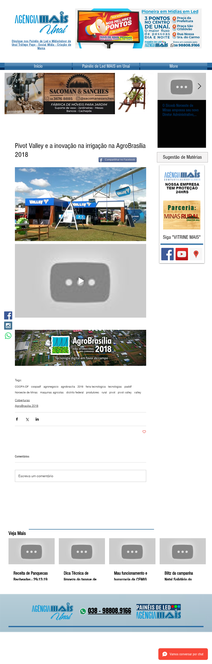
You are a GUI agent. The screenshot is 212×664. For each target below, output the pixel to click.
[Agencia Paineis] (138, 42)
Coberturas (22, 400)
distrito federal (75, 392)
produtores (92, 392)
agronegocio (50, 386)
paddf (128, 386)
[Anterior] (81, 28)
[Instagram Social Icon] (8, 326)
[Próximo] (196, 28)
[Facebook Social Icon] (8, 315)
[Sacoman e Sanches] (87, 108)
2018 (80, 386)
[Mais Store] (71, 108)
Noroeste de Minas (26, 392)
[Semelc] (81, 108)
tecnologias (115, 386)
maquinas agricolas (52, 392)
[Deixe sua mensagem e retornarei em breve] (8, 336)
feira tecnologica (96, 386)
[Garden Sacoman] (76, 108)
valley (137, 392)
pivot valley (125, 392)
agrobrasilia (68, 386)
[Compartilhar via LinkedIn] (37, 419)
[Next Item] (199, 86)
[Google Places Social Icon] (196, 254)
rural (104, 392)
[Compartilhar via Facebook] (17, 419)
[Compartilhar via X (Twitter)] (27, 419)
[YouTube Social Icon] (182, 254)
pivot (112, 392)
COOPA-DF (22, 386)
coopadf (36, 386)
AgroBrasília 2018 (26, 406)
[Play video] (80, 281)
